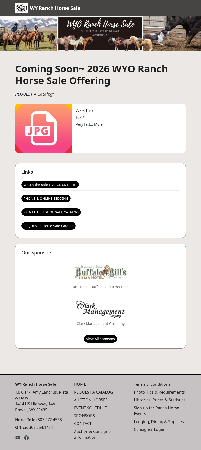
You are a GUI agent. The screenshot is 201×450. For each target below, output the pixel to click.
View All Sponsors (100, 338)
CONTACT (83, 423)
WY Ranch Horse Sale (55, 8)
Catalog (45, 94)
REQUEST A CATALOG (93, 392)
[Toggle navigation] (179, 8)
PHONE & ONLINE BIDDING (46, 198)
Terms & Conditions (152, 384)
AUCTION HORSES (91, 400)
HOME (80, 384)
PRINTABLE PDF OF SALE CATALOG (51, 212)
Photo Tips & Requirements (159, 392)
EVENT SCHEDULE (90, 407)
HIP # (80, 117)
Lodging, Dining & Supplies (159, 421)
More (98, 124)
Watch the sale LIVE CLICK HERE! (50, 184)
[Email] (17, 437)
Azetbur (85, 110)
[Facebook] (26, 437)
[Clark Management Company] (100, 309)
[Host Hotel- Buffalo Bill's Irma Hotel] (100, 272)
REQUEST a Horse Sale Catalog (49, 226)
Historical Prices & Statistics (159, 400)
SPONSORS (84, 415)
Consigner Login (149, 429)
